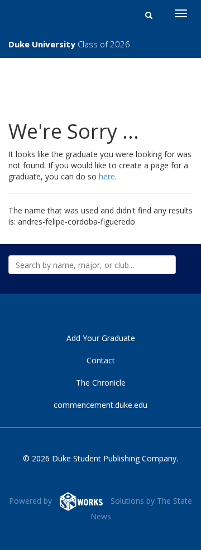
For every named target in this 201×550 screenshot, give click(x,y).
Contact (101, 360)
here (107, 176)
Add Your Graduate (100, 338)
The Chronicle (101, 382)
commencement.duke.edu (100, 405)
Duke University (69, 44)
